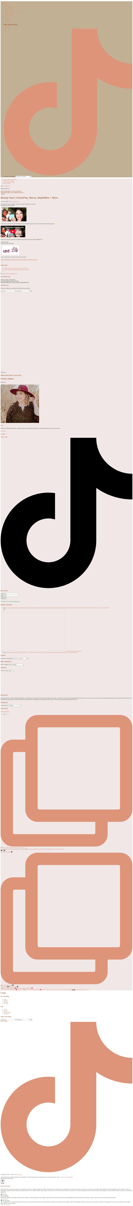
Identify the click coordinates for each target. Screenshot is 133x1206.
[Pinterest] (6, 28)
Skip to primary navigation (10, 179)
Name (2, 595)
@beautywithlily (5, 711)
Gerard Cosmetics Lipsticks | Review (10, 281)
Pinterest (10, 259)
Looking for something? (9, 176)
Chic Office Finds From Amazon (74, 651)
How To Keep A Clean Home (102, 607)
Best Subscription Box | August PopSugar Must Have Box (15, 282)
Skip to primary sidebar (9, 182)
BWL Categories (5, 664)
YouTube (34, 259)
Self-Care (6, 1003)
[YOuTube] (9, 28)
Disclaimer (6, 1013)
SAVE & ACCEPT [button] (5, 1204)
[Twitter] (5, 28)
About (5, 1009)
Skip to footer (7, 183)
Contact (5, 1011)
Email (2, 593)
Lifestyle (6, 1002)
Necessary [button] (3, 1193)
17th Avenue (19, 1174)
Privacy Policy (7, 1012)
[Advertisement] (47, 682)
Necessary (4, 1194)
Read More (3, 431)
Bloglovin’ (28, 259)
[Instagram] (8, 28)
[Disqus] (66, 311)
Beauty (5, 999)
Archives (3, 670)
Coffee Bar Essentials (72, 652)
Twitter (16, 259)
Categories (3, 705)
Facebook (21, 259)
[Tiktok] (68, 175)
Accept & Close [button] (63, 1177)
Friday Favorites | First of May (8, 279)
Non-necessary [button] (4, 1199)
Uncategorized (15, 201)
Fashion (6, 1000)
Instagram (3, 259)
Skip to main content (9, 180)
